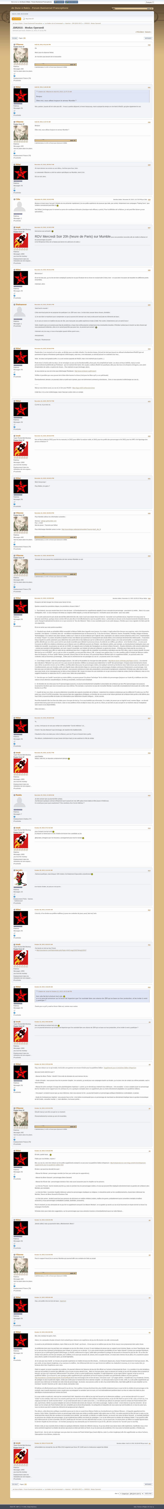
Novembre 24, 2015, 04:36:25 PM (44, 348)
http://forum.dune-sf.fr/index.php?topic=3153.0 (123, 661)
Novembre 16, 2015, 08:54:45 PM (44, 435)
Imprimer (148, 38)
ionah (18, 227)
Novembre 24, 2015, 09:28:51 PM (44, 304)
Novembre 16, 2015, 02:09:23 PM (44, 513)
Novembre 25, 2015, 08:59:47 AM (44, 164)
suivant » (148, 32)
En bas (14, 38)
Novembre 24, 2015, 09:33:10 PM (44, 269)
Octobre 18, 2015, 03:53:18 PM (44, 1064)
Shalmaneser (21, 304)
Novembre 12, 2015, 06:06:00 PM (44, 555)
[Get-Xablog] (14, 896)
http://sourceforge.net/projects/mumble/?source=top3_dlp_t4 (81, 529)
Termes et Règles (142, 1506)
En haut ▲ (151, 1506)
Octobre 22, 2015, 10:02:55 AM (44, 987)
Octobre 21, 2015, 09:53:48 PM (44, 1021)
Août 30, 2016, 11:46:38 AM (42, 87)
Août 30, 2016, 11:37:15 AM (42, 122)
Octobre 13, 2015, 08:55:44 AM (44, 1297)
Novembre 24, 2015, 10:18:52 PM (44, 227)
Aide (135, 1506)
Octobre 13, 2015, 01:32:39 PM (44, 1254)
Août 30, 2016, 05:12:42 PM (43, 44)
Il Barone (19, 44)
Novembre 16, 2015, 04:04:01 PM (44, 478)
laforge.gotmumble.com (48, 521)
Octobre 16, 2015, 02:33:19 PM (44, 1108)
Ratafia (19, 795)
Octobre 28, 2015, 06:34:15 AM (44, 944)
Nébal (18, 87)
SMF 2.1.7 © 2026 (21, 1506)
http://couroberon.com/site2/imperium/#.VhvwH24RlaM (52, 1378)
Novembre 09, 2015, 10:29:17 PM (44, 752)
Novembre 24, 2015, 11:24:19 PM (44, 199)
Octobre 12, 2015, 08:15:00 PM (44, 1332)
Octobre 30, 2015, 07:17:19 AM (44, 827)
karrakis (19, 870)
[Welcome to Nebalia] (14, 113)
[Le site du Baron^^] (14, 76)
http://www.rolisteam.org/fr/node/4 (85, 371)
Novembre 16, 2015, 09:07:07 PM (44, 401)
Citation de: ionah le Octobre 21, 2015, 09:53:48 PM (55, 991)
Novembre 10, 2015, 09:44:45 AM (44, 718)
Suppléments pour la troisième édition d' (120, 1068)
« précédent (139, 32)
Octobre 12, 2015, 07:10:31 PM (44, 1443)
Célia (18, 199)
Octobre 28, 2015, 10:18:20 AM (44, 909)
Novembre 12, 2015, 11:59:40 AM (44, 598)
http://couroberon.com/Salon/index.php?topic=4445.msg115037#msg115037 (61, 950)
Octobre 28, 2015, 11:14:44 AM (43, 870)
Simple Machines (31, 1506)
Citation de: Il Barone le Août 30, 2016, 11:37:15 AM (55, 92)
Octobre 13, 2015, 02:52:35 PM (44, 1220)
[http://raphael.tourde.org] (14, 816)
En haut (15, 1484)
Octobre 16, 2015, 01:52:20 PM (44, 1150)
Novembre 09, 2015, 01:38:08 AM (44, 795)
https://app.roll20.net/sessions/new (83, 388)
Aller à (116, 1493)
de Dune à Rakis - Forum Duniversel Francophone (39, 8)
